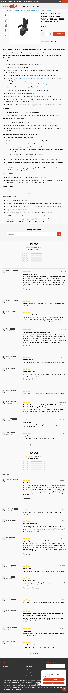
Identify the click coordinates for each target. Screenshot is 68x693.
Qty (42, 30)
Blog (20, 1)
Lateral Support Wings (40, 84)
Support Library (28, 1)
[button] (24, 6)
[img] (27, 272)
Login (59, 1)
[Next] (38, 28)
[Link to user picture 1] (27, 292)
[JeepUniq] (9, 6)
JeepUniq (9, 680)
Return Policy (27, 672)
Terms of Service (28, 666)
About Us (3, 1)
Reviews (36, 1)
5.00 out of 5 (38, 248)
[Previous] (10, 28)
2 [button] (33, 445)
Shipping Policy (28, 675)
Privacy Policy (27, 669)
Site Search (5, 675)
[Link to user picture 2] (35, 382)
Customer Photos (12, 1)
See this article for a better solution (22, 157)
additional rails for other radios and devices (32, 79)
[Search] (59, 234)
